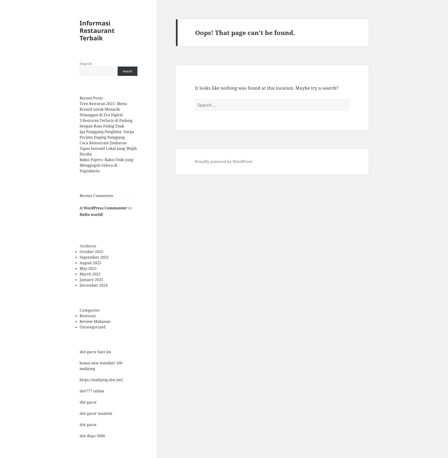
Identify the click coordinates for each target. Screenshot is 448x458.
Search (86, 63)
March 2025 (90, 274)
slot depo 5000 (92, 435)
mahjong (87, 368)
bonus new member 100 (101, 363)
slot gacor (88, 402)
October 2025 (91, 251)
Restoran (88, 315)
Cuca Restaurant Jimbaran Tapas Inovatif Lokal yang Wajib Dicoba (108, 148)
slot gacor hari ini (95, 351)
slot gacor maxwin (96, 413)
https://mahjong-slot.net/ (101, 379)
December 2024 (94, 285)
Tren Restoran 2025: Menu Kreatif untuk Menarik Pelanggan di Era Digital (103, 109)
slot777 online (92, 391)
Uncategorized (92, 327)
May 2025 (88, 268)
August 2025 (90, 262)
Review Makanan (95, 321)
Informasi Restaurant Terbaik (97, 30)
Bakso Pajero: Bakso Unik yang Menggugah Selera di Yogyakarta (106, 165)
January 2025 (91, 279)
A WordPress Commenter (103, 208)
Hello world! (91, 214)
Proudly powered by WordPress (223, 161)
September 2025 (94, 257)
